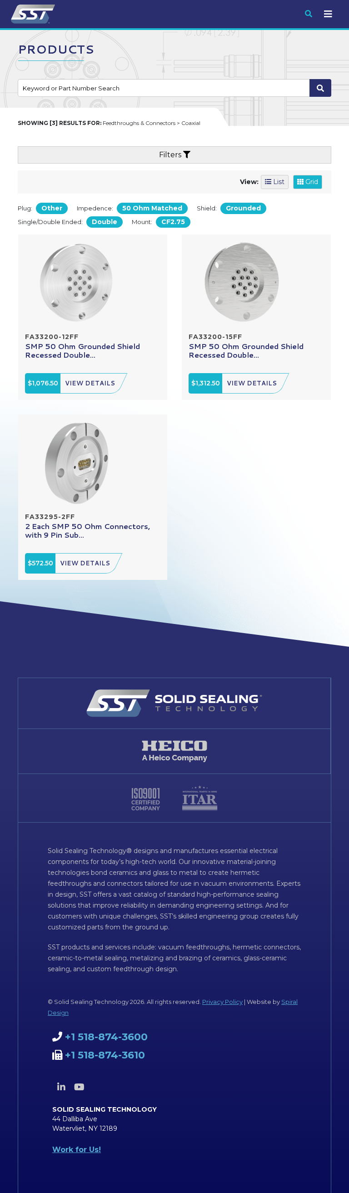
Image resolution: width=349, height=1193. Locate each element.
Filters (171, 154)
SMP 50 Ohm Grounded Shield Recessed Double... (82, 350)
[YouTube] (79, 1087)
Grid (311, 182)
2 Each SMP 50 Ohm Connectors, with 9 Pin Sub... (87, 530)
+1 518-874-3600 (106, 1037)
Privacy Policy (222, 1001)
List (277, 182)
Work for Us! (76, 1149)
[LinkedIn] (61, 1087)
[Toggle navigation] (328, 14)
